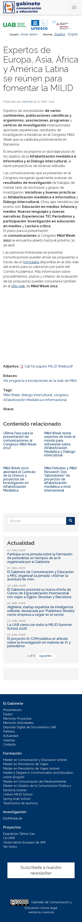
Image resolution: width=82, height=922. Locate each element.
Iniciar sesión (29, 34)
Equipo (8, 714)
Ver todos (10, 846)
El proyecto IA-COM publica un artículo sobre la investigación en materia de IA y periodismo (39, 642)
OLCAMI (9, 838)
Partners (9, 731)
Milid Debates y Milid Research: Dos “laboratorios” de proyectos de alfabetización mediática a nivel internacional (60, 479)
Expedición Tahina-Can (19, 833)
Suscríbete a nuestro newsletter (41, 870)
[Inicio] (22, 7)
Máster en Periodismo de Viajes (25, 764)
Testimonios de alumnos (20, 803)
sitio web (18, 286)
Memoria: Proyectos (17, 718)
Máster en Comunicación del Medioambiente (34, 781)
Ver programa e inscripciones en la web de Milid (40, 381)
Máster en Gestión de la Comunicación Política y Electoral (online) (37, 788)
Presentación (12, 710)
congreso (61, 395)
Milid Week (11, 395)
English (73, 34)
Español (59, 34)
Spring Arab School (16, 798)
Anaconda (48, 912)
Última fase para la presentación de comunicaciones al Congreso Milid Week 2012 (19, 440)
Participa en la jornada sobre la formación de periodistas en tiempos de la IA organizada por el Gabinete (39, 558)
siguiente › (46, 655)
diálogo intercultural (36, 395)
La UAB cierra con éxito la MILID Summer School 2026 (39, 627)
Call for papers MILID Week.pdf (48, 366)
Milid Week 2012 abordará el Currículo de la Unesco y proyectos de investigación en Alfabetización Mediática (19, 479)
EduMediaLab (12, 818)
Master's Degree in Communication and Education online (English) (38, 775)
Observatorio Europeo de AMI (24, 842)
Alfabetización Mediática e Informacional (35, 400)
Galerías (9, 740)
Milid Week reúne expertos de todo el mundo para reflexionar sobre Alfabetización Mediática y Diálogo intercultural (59, 444)
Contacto (9, 744)
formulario (31, 262)
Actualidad (10, 736)
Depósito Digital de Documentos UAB (29, 727)
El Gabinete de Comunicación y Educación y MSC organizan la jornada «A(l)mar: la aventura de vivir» (40, 575)
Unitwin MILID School (18, 794)
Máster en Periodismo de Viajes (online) (31, 768)
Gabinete (27, 101)
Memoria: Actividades (18, 722)
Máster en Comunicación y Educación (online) (35, 760)
